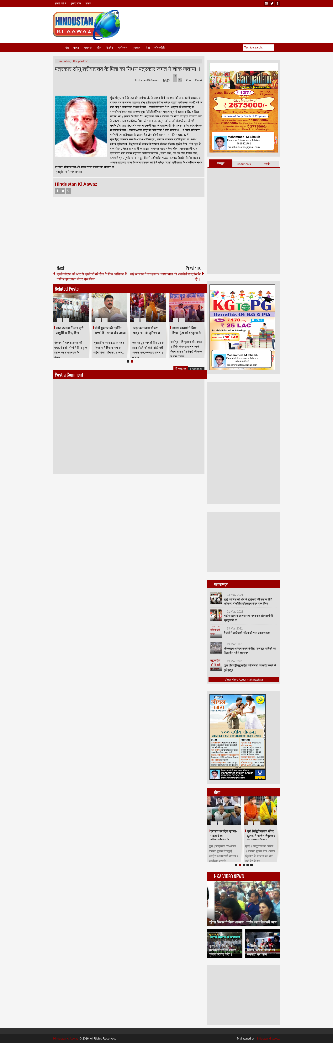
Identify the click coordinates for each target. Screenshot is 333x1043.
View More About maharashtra (244, 679)
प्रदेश (76, 47)
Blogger (180, 368)
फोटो (147, 47)
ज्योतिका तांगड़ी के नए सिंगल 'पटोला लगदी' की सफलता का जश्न (261, 950)
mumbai (64, 61)
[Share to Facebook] (74, 310)
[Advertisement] (210, 19)
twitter (271, 3)
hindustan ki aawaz (268, 1038)
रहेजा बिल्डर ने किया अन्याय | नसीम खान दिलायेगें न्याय (243, 922)
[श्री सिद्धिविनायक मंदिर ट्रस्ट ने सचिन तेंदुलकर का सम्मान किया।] (260, 810)
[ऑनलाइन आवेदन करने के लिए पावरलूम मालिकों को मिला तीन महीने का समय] (216, 648)
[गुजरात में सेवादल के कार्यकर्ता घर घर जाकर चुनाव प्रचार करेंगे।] (224, 943)
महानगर (88, 47)
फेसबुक (220, 163)
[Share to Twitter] (79, 310)
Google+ (68, 191)
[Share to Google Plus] (84, 310)
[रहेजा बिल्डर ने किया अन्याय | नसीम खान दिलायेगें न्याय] (243, 903)
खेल (99, 47)
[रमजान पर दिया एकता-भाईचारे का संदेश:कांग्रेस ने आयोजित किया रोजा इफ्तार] (224, 810)
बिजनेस (110, 47)
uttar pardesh (80, 61)
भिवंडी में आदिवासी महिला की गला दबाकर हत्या (247, 632)
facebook (277, 3)
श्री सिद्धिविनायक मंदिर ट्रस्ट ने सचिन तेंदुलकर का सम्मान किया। (261, 836)
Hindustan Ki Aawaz (147, 80)
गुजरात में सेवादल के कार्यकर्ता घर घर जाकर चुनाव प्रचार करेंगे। (222, 950)
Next (202, 307)
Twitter (62, 191)
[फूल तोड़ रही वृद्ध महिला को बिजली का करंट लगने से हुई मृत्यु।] (216, 665)
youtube (266, 3)
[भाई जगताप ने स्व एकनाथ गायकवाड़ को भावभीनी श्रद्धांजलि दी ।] (216, 615)
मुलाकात (136, 47)
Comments (244, 164)
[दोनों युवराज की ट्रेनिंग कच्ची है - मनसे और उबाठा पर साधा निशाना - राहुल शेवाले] (109, 307)
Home (59, 47)
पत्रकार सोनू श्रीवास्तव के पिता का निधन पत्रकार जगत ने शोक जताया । (128, 68)
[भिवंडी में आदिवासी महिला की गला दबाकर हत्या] (216, 632)
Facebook (57, 191)
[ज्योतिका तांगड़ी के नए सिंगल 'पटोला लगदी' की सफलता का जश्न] (262, 943)
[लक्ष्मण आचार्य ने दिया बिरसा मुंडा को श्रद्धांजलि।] (187, 307)
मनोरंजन (122, 47)
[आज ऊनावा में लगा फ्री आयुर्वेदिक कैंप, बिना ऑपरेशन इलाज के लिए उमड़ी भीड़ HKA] (71, 307)
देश (67, 47)
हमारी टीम (76, 3)
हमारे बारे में (60, 3)
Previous (55, 307)
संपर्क (88, 3)
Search (277, 47)
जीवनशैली (159, 47)
